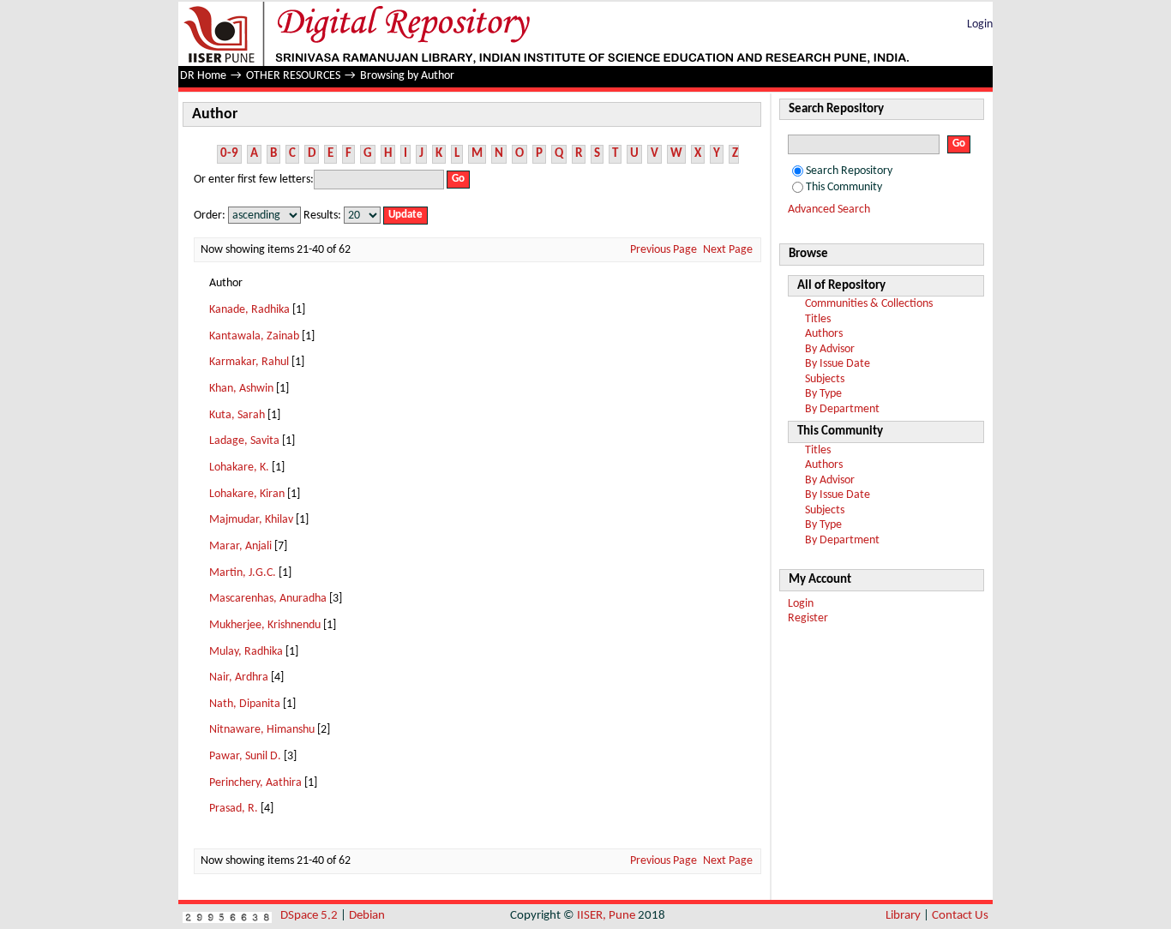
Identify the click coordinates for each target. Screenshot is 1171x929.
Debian (367, 915)
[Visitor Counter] (227, 915)
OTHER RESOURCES (293, 75)
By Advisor (830, 349)
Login (980, 24)
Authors (824, 333)
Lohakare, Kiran (247, 494)
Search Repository (849, 171)
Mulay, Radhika (246, 651)
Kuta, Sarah (237, 415)
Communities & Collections (869, 303)
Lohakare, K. (239, 467)
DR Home (203, 75)
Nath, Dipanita (244, 704)
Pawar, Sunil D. (245, 756)
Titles (818, 319)
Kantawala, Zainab (254, 336)
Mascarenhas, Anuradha (268, 598)
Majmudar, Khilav (251, 519)
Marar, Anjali (240, 546)
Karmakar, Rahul (249, 362)
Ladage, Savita (244, 441)
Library (903, 915)
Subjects (824, 379)
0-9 (229, 153)
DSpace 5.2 (310, 915)
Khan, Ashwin (241, 388)
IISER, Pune (606, 915)
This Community (844, 187)
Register (808, 618)
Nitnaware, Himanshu (262, 729)
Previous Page (663, 249)
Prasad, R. (233, 808)
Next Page (728, 249)
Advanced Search (829, 209)
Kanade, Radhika (249, 309)
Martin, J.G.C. (242, 572)
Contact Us (960, 915)
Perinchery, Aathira (255, 782)
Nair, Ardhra (238, 677)
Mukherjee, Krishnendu (265, 625)
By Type (823, 393)
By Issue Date (837, 363)
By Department (842, 409)
